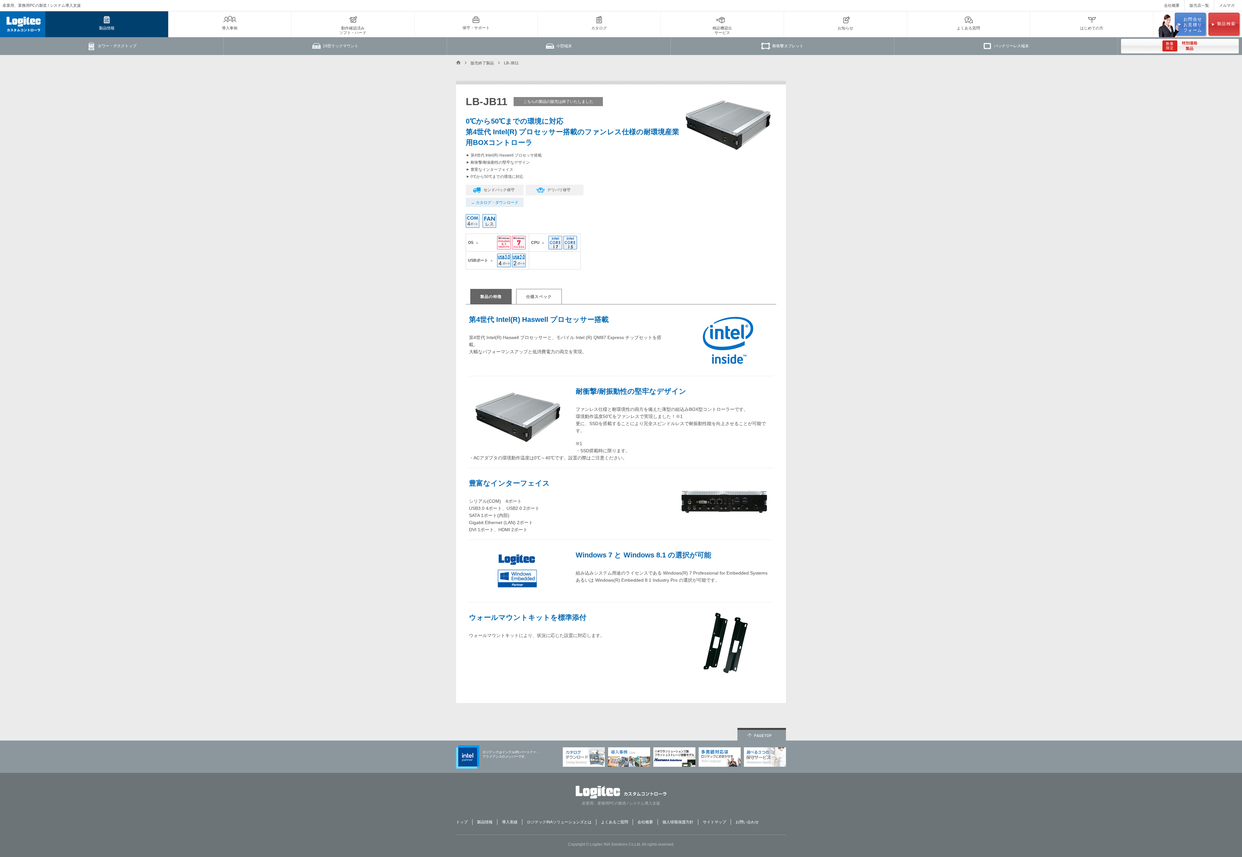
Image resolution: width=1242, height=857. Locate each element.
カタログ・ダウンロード (497, 202)
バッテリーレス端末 (1011, 46)
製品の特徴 (491, 296)
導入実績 (510, 822)
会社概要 (1172, 5)
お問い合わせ (747, 822)
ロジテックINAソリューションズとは (559, 822)
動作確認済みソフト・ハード (352, 30)
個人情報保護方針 (677, 822)
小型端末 (564, 46)
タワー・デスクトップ (117, 46)
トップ (462, 822)
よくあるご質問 (614, 822)
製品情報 (106, 28)
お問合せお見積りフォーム (1192, 25)
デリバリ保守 (559, 190)
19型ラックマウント (340, 46)
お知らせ (845, 28)
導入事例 (229, 28)
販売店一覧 (1199, 5)
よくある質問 (968, 28)
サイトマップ (714, 822)
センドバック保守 (499, 190)
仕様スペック (539, 296)
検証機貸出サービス (722, 30)
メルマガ (1227, 5)
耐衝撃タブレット (787, 46)
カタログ (599, 28)
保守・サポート (476, 28)
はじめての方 (1091, 28)
